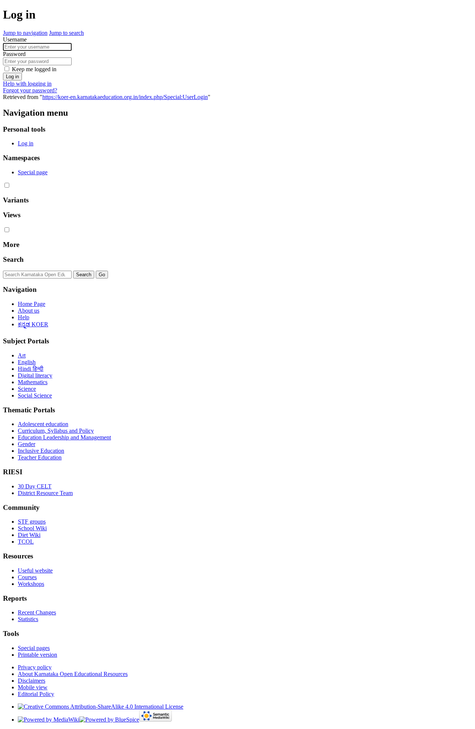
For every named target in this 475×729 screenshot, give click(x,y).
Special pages (34, 648)
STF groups (32, 521)
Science (27, 389)
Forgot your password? (30, 90)
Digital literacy (35, 375)
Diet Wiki (29, 535)
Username (15, 39)
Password (14, 54)
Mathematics (33, 382)
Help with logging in (27, 83)
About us (28, 310)
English (27, 362)
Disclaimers (31, 680)
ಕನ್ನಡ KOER (33, 324)
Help (23, 317)
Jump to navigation (25, 33)
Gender (26, 444)
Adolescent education (43, 424)
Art (22, 355)
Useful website (35, 570)
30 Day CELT (35, 486)
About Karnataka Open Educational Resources (73, 674)
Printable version (37, 655)
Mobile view (33, 687)
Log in (12, 76)
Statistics (28, 619)
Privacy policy (35, 667)
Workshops (31, 584)
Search (13, 259)
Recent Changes (37, 612)
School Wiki (32, 528)
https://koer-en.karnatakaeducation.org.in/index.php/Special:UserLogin (125, 97)
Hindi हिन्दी (30, 369)
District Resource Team (45, 493)
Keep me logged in (34, 69)
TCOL (26, 541)
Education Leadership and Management (64, 437)
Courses (27, 577)
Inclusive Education (41, 451)
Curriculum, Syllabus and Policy (56, 431)
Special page (33, 172)
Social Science (35, 395)
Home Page (31, 304)
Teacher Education (40, 457)
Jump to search (66, 33)
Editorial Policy (36, 694)
